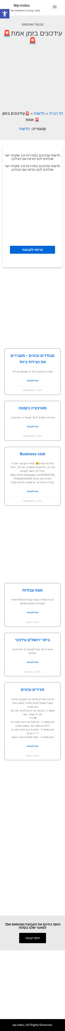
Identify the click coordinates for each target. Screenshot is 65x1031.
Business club (32, 454)
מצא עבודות (32, 590)
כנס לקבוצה (32, 380)
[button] (4, 13)
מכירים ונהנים (32, 689)
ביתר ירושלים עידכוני (32, 640)
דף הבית (56, 113)
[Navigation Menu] (55, 7)
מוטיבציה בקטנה (32, 408)
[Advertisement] (32, 77)
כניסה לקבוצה (32, 250)
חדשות (39, 113)
